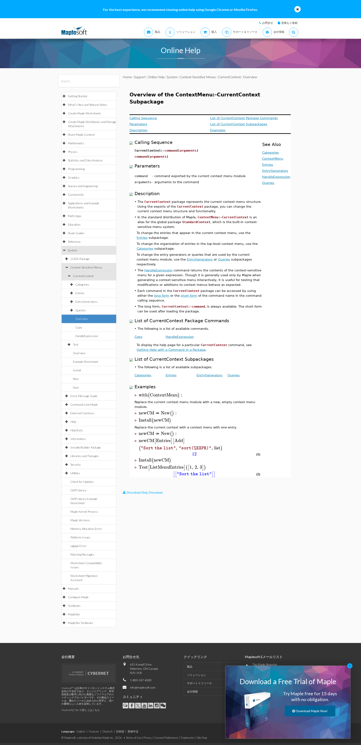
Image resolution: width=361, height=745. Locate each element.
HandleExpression (86, 336)
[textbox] (161, 395)
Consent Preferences (166, 737)
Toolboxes (74, 605)
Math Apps (74, 216)
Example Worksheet (85, 361)
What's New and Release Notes (87, 104)
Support (140, 77)
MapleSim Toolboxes (80, 623)
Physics (73, 151)
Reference (74, 241)
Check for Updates (82, 481)
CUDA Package (79, 259)
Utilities (75, 473)
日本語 (120, 731)
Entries (80, 293)
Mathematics (76, 143)
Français (94, 731)
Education (74, 224)
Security (75, 464)
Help (73, 421)
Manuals (73, 588)
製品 (189, 666)
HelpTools (76, 430)
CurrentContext (83, 276)
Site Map (202, 737)
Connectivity (76, 194)
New (76, 379)
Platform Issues (80, 537)
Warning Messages (82, 554)
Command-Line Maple (84, 404)
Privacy (148, 737)
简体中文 (133, 731)
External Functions (82, 413)
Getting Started (77, 96)
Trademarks (187, 737)
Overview (81, 319)
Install (77, 370)
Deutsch (107, 731)
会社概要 (68, 657)
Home (127, 77)
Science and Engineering (83, 186)
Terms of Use (133, 737)
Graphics (73, 177)
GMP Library (78, 490)
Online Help (156, 77)
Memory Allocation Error (86, 528)
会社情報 (192, 691)
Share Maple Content (81, 134)
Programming (76, 169)
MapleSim (74, 614)
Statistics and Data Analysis (85, 160)
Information (78, 439)
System (72, 250)
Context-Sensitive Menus (86, 267)
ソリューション (196, 675)
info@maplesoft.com (142, 687)
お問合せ (267, 22)
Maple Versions (80, 520)
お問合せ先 (131, 657)
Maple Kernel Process (84, 511)
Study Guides (76, 233)
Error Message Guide (83, 396)
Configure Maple (78, 597)
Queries (80, 310)
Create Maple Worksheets (84, 113)
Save (76, 387)
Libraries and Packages (84, 456)
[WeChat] (163, 705)
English (81, 731)
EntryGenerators (86, 301)
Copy (78, 327)
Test (75, 344)
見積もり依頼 (289, 22)
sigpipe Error (78, 546)
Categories (82, 284)
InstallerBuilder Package (85, 447)
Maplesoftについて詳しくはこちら (80, 710)
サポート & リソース (199, 683)
